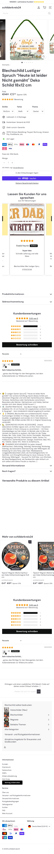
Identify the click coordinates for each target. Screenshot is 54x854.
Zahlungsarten (7, 804)
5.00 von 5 (33, 318)
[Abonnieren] (39, 691)
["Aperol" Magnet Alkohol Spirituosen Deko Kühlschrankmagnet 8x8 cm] (16, 563)
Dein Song (6, 779)
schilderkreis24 (11, 7)
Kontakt (5, 764)
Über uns (5, 792)
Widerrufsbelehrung (9, 776)
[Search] (49, 13)
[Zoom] (43, 56)
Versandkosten (18, 168)
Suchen (5, 807)
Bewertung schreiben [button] (27, 344)
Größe (5, 107)
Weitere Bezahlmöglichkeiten (27, 183)
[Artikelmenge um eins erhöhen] (12, 163)
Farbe (19, 107)
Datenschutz (6, 770)
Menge (5, 158)
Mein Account (7, 813)
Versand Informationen (10, 798)
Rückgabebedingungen (10, 801)
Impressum (6, 767)
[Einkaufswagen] (44, 7)
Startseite (5, 65)
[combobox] (27, 13)
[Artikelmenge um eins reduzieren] (4, 163)
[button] (7, 99)
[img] (27, 240)
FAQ (3, 810)
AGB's (4, 773)
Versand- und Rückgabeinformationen (16, 795)
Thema (35, 107)
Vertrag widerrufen (12, 782)
